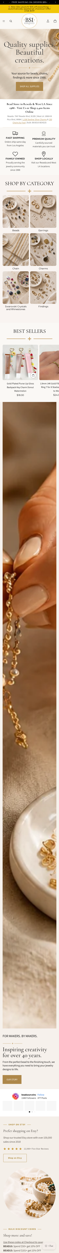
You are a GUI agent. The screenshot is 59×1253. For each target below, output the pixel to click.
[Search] (10, 21)
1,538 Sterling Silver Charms (35, 119)
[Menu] (4, 21)
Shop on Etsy (15, 1158)
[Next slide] (52, 370)
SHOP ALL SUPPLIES (29, 86)
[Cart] (55, 21)
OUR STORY (12, 1079)
